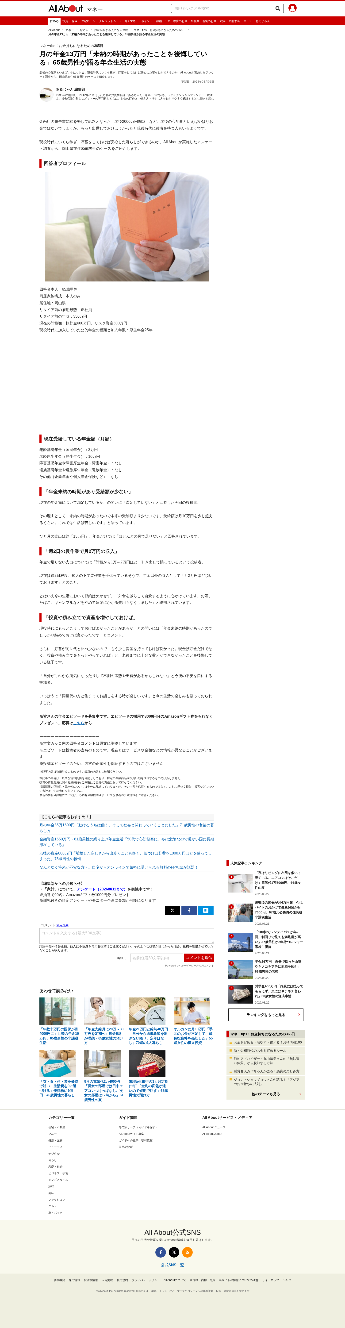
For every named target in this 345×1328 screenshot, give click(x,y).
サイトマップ (270, 1280)
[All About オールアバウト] (65, 9)
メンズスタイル (58, 1180)
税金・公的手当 (230, 21)
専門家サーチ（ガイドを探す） (138, 1127)
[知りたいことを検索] (278, 8)
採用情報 (74, 1280)
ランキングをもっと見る (266, 1015)
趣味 (51, 1193)
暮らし (52, 1160)
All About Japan (212, 1134)
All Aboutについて (175, 1280)
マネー (95, 9)
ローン (248, 21)
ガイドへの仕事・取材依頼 (136, 1140)
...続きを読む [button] (206, 98)
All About (54, 30)
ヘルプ (287, 1280)
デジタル (54, 1153)
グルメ (52, 1206)
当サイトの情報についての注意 (238, 1280)
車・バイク (55, 1212)
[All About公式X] (174, 1252)
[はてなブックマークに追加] (206, 910)
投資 (65, 21)
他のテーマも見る (266, 1094)
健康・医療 (55, 1140)
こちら (78, 723)
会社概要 (59, 1280)
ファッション (56, 1199)
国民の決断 (126, 1147)
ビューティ (55, 1147)
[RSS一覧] (187, 1252)
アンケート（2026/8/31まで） (102, 889)
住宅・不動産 (56, 1127)
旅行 (51, 1186)
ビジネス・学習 (58, 1173)
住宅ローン (88, 21)
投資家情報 (91, 1280)
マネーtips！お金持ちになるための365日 (159, 30)
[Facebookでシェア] (189, 910)
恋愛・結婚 (55, 1166)
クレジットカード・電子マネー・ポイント (126, 21)
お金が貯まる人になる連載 (111, 30)
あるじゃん (263, 21)
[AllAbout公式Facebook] (160, 1252)
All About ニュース (214, 1127)
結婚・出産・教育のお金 (171, 21)
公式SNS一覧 (172, 1265)
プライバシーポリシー (146, 1280)
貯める (54, 21)
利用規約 (122, 1280)
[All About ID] (292, 9)
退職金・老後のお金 (203, 21)
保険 (74, 21)
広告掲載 (107, 1280)
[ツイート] (172, 910)
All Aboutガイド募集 (131, 1134)
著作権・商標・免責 (202, 1280)
